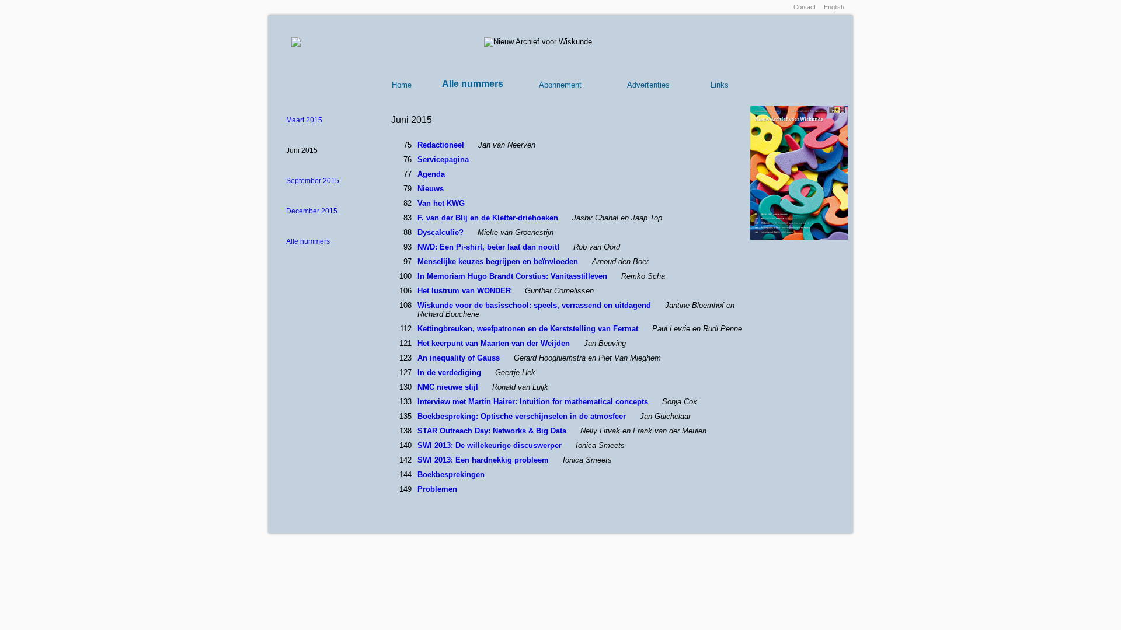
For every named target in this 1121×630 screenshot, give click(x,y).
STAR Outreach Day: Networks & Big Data (493, 430)
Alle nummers (472, 84)
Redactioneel (441, 145)
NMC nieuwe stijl (449, 387)
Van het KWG (441, 203)
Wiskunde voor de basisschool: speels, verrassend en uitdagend (535, 305)
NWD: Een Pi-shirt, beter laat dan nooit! (489, 247)
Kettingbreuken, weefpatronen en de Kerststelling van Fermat (528, 328)
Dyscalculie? (441, 232)
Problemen (437, 489)
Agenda (431, 174)
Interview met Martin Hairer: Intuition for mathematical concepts (533, 401)
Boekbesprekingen (451, 474)
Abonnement (560, 84)
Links (720, 84)
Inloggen (773, 7)
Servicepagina (443, 159)
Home (402, 84)
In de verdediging (450, 372)
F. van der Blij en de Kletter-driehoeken (488, 218)
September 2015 (312, 181)
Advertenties (648, 84)
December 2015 (311, 211)
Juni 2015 (302, 150)
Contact (804, 7)
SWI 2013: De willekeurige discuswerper (490, 445)
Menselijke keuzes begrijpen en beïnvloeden (498, 261)
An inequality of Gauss (459, 358)
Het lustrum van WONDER (465, 290)
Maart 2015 (304, 120)
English (834, 7)
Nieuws (430, 188)
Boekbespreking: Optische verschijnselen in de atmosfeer (522, 416)
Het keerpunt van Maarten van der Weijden (494, 343)
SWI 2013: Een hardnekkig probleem (484, 460)
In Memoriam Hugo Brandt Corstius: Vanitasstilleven (513, 276)
